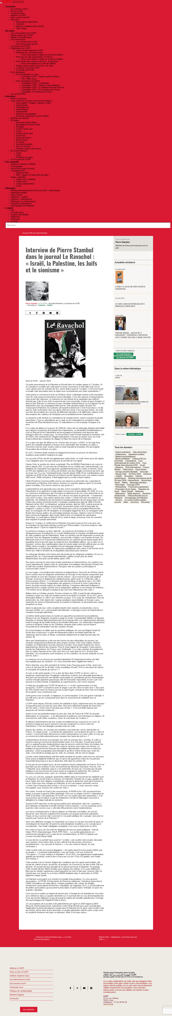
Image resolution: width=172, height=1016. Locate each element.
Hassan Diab (120, 474)
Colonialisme (130, 461)
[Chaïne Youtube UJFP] (84, 989)
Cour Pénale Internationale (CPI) (130, 464)
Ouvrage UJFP (133, 485)
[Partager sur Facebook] (36, 313)
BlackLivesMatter (122, 459)
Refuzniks (139, 491)
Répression (120, 493)
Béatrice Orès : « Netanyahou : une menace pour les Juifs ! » (118, 938)
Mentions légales (17, 995)
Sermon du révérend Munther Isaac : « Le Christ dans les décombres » (52, 938)
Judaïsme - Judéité (45, 305)
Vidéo (125, 502)
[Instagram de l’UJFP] (91, 989)
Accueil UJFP (27, 233)
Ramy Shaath (127, 491)
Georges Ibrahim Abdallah (126, 472)
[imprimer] (57, 313)
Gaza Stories (140, 469)
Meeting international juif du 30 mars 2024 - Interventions (133, 479)
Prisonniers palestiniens (138, 487)
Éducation (145, 502)
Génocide (144, 472)
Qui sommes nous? (18, 983)
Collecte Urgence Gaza (19, 976)
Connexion (14, 998)
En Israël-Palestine (40, 233)
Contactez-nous (16, 987)
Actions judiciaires (123, 452)
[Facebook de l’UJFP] (70, 989)
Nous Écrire (108, 1004)
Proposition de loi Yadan (125, 489)
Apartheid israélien (136, 454)
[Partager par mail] (50, 313)
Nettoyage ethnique (138, 483)
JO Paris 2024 (135, 474)
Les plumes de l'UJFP (72, 303)
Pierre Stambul (31, 303)
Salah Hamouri (134, 493)
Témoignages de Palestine (136, 498)
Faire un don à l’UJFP (19, 972)
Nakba (125, 483)
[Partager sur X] (30, 313)
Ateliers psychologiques (125, 456)
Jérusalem (128, 476)
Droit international (133, 467)
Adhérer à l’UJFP (17, 968)
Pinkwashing (120, 487)
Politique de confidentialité (21, 991)
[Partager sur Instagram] (43, 313)
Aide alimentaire (140, 452)
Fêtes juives (128, 469)
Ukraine (118, 500)
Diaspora (119, 467)
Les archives (28, 1009)
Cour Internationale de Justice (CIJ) (128, 462)
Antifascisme (120, 454)
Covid (142, 465)
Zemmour (134, 502)
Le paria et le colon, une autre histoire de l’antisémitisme (130, 287)
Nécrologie (120, 485)
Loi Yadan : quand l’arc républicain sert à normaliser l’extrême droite (130, 305)
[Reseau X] (77, 989)
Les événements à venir (20, 979)
